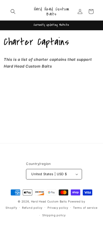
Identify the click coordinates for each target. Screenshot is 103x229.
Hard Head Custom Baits (49, 201)
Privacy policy (58, 207)
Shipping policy (54, 215)
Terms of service (85, 207)
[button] (13, 11)
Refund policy (32, 207)
